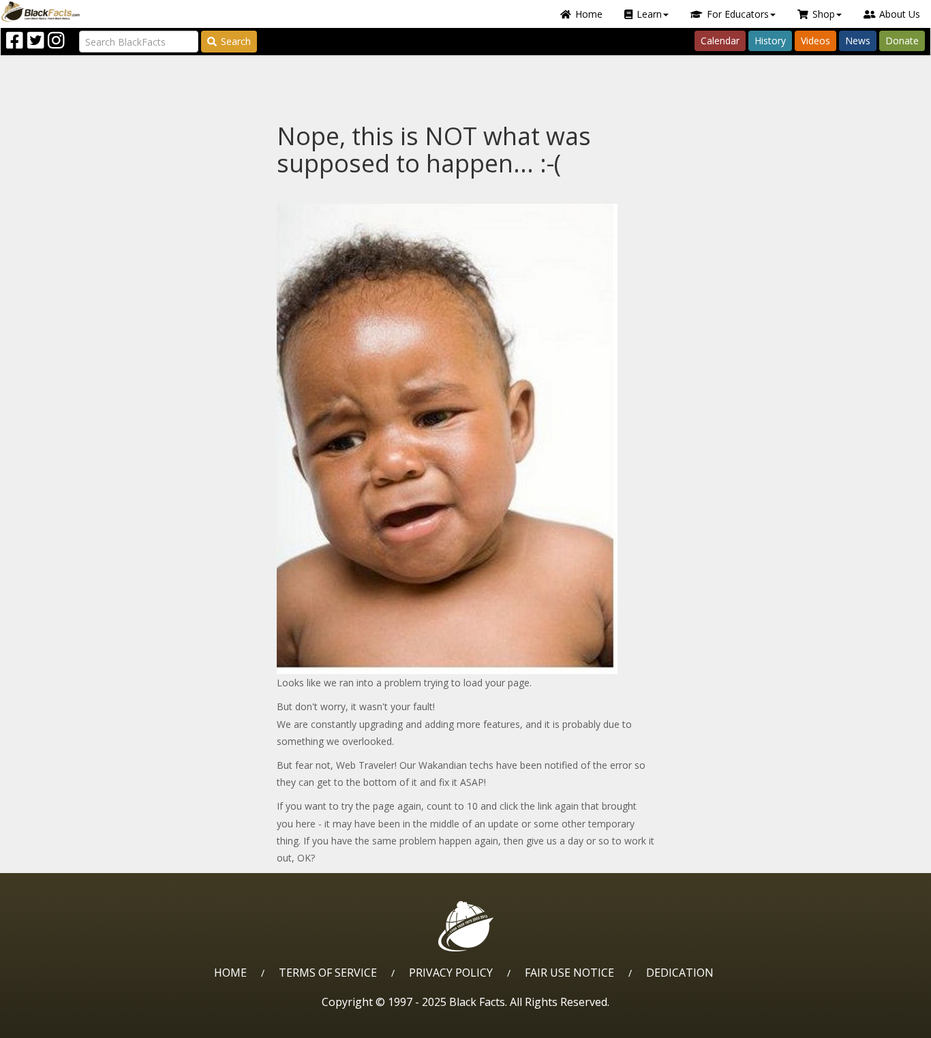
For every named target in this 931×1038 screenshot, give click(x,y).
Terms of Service (328, 972)
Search (236, 41)
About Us (899, 13)
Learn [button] (649, 13)
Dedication (680, 972)
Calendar (720, 40)
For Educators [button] (738, 13)
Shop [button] (823, 13)
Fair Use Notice (569, 972)
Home (588, 13)
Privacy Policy (451, 972)
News (857, 40)
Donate (902, 40)
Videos (815, 40)
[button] (69, 1022)
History (770, 40)
